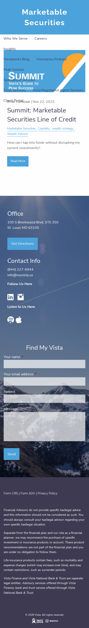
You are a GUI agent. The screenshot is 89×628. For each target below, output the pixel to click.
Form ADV (28, 493)
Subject (26, 391)
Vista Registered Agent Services (58, 90)
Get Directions (22, 243)
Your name (29, 357)
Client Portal (13, 100)
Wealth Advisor (17, 134)
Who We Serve (15, 38)
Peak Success (13, 69)
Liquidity (44, 128)
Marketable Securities (21, 128)
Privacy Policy (47, 493)
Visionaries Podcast (51, 59)
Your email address (35, 374)
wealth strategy (62, 128)
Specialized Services (19, 80)
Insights (9, 49)
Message (27, 409)
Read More (18, 161)
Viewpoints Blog (16, 59)
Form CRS (11, 493)
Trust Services (14, 90)
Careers (41, 38)
